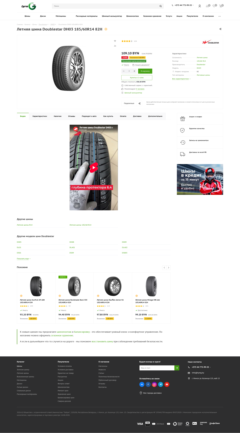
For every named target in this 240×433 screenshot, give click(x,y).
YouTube (166, 384)
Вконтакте (141, 384)
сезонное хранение (62, 335)
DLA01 (72, 247)
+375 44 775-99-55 (183, 5)
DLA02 (124, 247)
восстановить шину (102, 341)
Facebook (148, 384)
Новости (102, 370)
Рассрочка (62, 377)
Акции (60, 380)
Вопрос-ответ (64, 384)
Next (168, 268)
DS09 (72, 253)
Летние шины (23, 373)
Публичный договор (107, 380)
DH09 (124, 242)
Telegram (160, 384)
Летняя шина (202, 57)
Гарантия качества (196, 128)
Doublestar (201, 64)
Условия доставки (65, 370)
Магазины (102, 366)
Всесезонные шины (25, 377)
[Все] (219, 16)
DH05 (19, 242)
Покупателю (63, 362)
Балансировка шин (66, 398)
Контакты (102, 387)
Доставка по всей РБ (197, 152)
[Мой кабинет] (199, 6)
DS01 (19, 253)
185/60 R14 (201, 61)
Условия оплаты (65, 366)
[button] (229, 341)
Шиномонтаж (64, 387)
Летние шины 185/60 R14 (80, 225)
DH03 (199, 68)
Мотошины (21, 380)
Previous (164, 268)
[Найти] (161, 6)
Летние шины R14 (24, 225)
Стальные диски (24, 391)
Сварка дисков (64, 401)
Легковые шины (203, 75)
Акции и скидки (195, 117)
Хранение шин (64, 394)
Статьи (101, 373)
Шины (19, 366)
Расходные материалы (27, 394)
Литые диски (22, 387)
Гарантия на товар (66, 373)
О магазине (103, 362)
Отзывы (101, 384)
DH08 (72, 242)
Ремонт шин (63, 391)
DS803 (124, 253)
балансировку (82, 331)
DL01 (19, 247)
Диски (19, 384)
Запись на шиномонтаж (199, 140)
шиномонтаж (64, 331)
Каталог (20, 362)
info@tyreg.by (198, 373)
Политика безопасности (109, 377)
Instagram (154, 384)
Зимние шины (23, 370)
